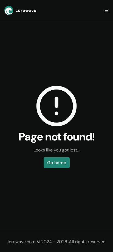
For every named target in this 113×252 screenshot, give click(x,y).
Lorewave (25, 10)
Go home (56, 163)
